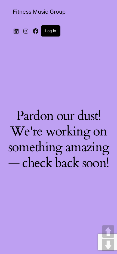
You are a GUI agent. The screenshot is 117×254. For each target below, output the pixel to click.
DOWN (108, 245)
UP (108, 231)
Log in (50, 30)
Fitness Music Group (39, 11)
